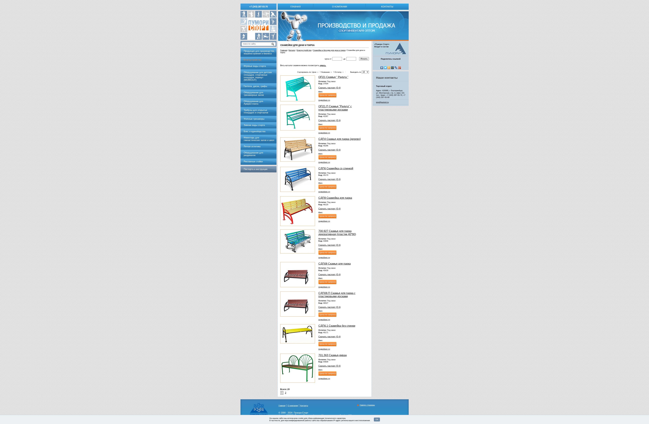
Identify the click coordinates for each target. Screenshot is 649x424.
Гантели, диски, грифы (255, 86)
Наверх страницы (367, 405)
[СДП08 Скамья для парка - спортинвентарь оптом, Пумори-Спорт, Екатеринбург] (298, 275)
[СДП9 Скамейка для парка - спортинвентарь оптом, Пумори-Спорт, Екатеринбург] (298, 211)
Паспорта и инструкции (255, 169)
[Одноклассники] (389, 67)
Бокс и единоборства (254, 131)
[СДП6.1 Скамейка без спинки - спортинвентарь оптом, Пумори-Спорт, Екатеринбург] (298, 334)
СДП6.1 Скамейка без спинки (336, 325)
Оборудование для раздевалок (253, 154)
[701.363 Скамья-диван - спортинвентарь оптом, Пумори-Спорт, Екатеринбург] (298, 368)
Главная (295, 6)
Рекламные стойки (253, 161)
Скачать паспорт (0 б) (329, 87)
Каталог (292, 50)
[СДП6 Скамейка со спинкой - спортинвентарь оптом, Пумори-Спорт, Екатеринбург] (298, 179)
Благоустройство (304, 50)
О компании (339, 6)
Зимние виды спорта (254, 125)
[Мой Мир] (392, 67)
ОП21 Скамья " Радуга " (333, 77)
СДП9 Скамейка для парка (335, 197)
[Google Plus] (399, 67)
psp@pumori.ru (382, 102)
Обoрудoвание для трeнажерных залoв (254, 93)
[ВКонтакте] (382, 67)
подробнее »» (324, 100)
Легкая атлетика (252, 146)
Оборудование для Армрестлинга (253, 102)
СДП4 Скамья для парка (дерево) (339, 139)
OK (377, 419)
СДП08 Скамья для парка (334, 263)
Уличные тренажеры (254, 119)
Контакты (387, 6)
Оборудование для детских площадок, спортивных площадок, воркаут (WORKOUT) (258, 76)
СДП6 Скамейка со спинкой (335, 168)
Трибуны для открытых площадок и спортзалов (256, 111)
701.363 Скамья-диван (332, 355)
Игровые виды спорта (255, 66)
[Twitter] (385, 67)
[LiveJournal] (396, 67)
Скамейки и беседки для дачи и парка (329, 50)
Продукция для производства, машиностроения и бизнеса (259, 52)
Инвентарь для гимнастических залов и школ (259, 138)
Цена (327, 59)
